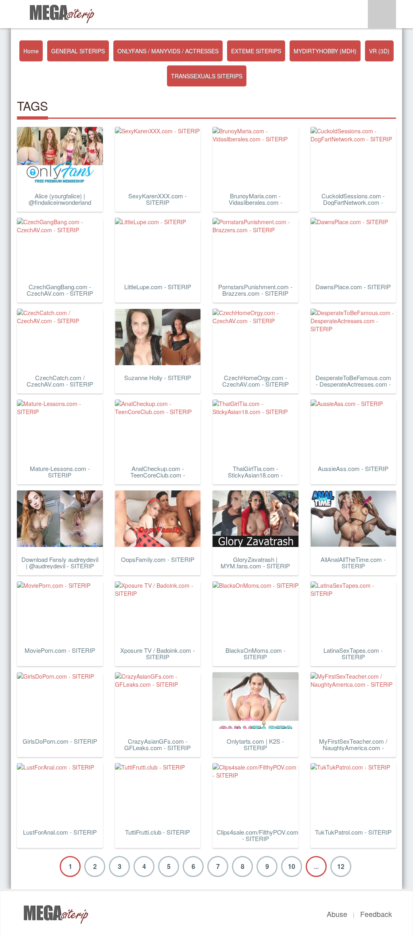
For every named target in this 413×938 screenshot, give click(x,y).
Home (31, 51)
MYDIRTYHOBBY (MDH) (325, 51)
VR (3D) (379, 51)
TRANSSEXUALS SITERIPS (206, 76)
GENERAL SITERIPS (78, 51)
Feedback (376, 914)
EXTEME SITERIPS (256, 51)
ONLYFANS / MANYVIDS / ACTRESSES (168, 51)
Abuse (337, 914)
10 (291, 866)
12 (340, 866)
